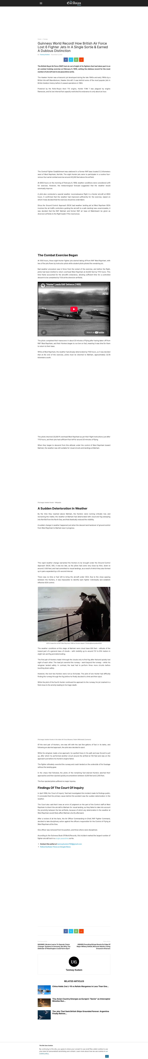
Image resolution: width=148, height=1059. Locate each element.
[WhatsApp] (76, 60)
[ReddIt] (81, 60)
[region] (74, 23)
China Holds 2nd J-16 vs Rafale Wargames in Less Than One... (80, 986)
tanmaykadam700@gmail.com (69, 844)
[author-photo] (74, 967)
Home (39, 39)
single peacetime (62, 838)
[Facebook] (66, 60)
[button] (41, 3)
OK (107, 1056)
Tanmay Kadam (45, 54)
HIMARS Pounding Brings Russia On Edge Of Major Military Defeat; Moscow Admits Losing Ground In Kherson (93, 946)
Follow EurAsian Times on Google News (55, 847)
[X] (71, 60)
